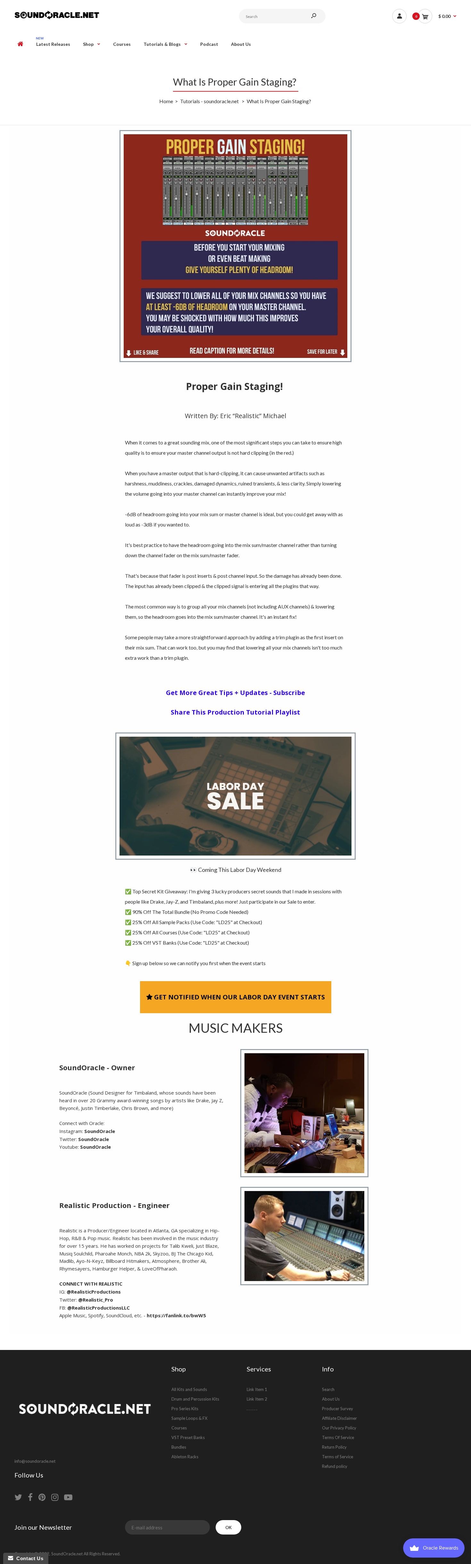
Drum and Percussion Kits (195, 1399)
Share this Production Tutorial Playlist (235, 712)
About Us (331, 1399)
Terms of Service (337, 1456)
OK (228, 1527)
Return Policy (334, 1447)
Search (328, 1389)
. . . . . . (252, 1408)
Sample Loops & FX (189, 1418)
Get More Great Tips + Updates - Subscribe (235, 692)
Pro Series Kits (184, 1408)
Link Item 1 (257, 1389)
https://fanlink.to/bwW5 (176, 1315)
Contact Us (28, 1558)
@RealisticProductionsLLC (98, 1307)
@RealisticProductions (94, 1291)
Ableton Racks (184, 1456)
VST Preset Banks (188, 1437)
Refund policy (334, 1466)
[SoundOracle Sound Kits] (56, 18)
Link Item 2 (257, 1399)
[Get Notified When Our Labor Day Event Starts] (235, 796)
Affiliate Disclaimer (339, 1418)
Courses (179, 1427)
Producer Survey (337, 1408)
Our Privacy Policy (339, 1427)
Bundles (178, 1447)
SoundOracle (99, 1131)
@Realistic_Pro (95, 1299)
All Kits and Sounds (189, 1389)
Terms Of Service (338, 1437)
